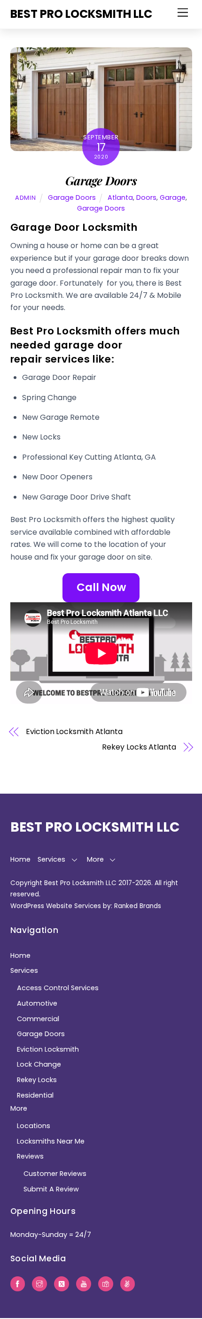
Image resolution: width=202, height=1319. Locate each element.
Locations (33, 1125)
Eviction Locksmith (48, 1049)
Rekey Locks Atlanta (139, 747)
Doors (146, 197)
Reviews (30, 1156)
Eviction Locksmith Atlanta (74, 732)
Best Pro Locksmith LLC (80, 883)
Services (51, 859)
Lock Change (39, 1064)
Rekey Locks (37, 1079)
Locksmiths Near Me (51, 1141)
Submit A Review (51, 1189)
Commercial (38, 1018)
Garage (173, 197)
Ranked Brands (137, 906)
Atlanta (120, 197)
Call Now (101, 587)
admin (25, 197)
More (95, 859)
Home (20, 859)
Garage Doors (101, 180)
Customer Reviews (54, 1173)
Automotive (37, 1003)
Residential (35, 1095)
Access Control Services (58, 988)
